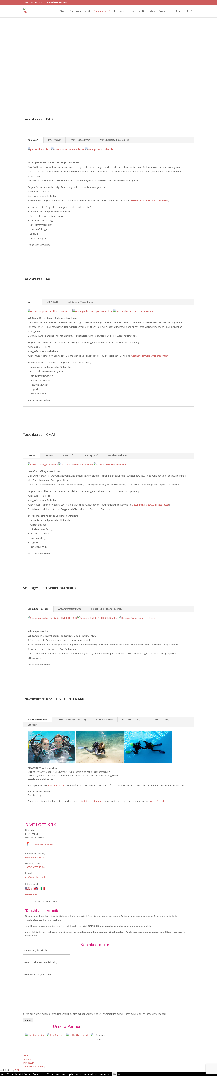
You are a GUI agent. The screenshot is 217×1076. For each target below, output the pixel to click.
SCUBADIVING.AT (57, 785)
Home (26, 1055)
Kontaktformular (157, 801)
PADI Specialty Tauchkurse (114, 139)
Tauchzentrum (78, 11)
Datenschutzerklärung (34, 1066)
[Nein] (118, 1074)
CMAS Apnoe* (90, 455)
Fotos (151, 11)
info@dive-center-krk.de (92, 801)
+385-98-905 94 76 (35, 857)
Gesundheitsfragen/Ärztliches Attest (149, 200)
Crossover (33, 724)
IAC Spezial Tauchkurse (80, 301)
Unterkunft (138, 11)
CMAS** (49, 455)
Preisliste (119, 11)
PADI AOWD (54, 139)
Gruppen (163, 11)
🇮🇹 (42, 888)
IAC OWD (32, 302)
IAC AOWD (52, 301)
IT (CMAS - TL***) (159, 719)
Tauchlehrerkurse (117, 455)
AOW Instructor (104, 719)
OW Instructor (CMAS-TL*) (71, 719)
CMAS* (31, 455)
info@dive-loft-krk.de (35, 877)
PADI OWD (33, 140)
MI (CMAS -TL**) (131, 719)
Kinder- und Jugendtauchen (106, 608)
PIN (17, 1070)
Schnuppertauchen (38, 608)
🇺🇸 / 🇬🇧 (31, 888)
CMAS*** (68, 455)
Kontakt (180, 11)
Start (63, 11)
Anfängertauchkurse (69, 608)
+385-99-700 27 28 (35, 867)
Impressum (31, 894)
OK (114, 1074)
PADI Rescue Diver (80, 139)
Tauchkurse (100, 11)
